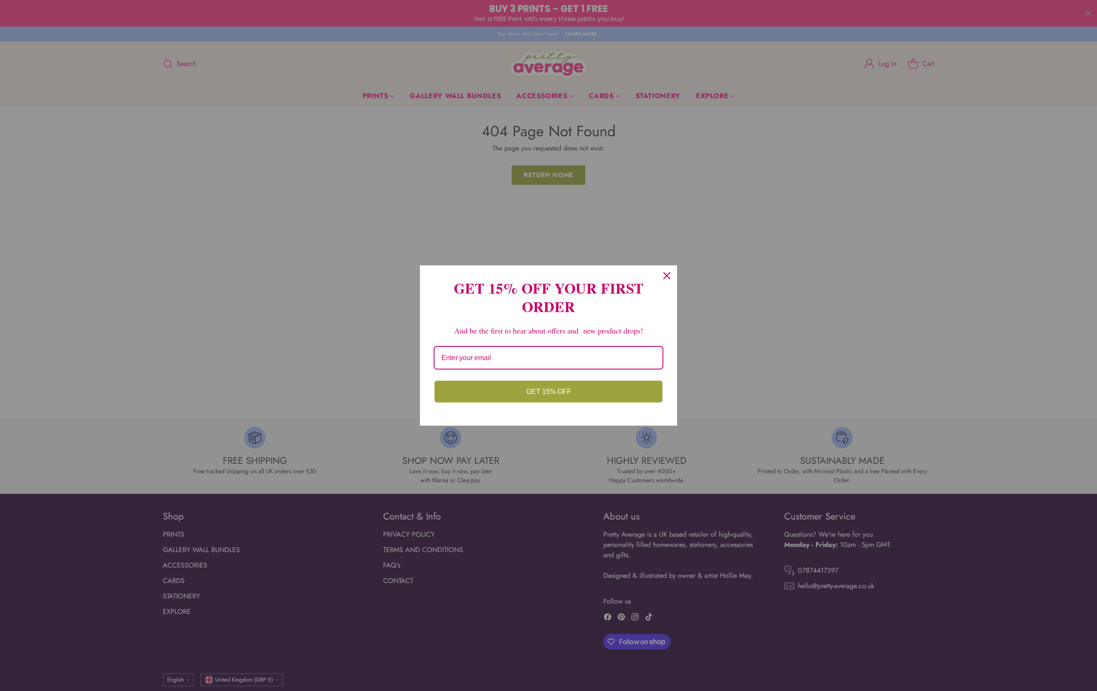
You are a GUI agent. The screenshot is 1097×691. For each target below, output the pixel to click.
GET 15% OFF (548, 391)
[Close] (666, 275)
